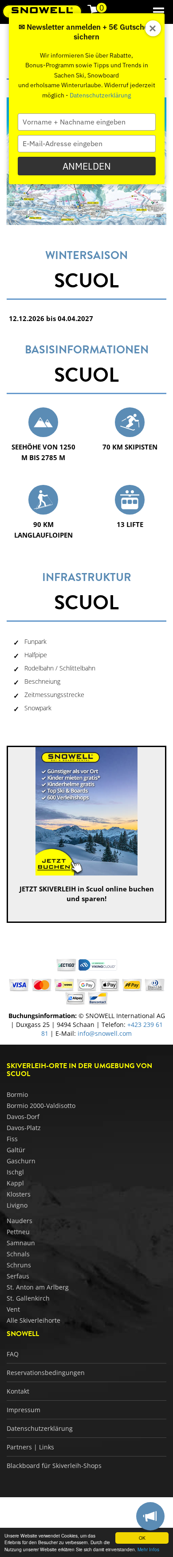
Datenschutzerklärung (100, 95)
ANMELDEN (87, 166)
